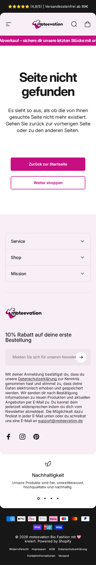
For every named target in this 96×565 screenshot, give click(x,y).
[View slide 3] (51, 498)
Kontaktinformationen (41, 556)
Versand (63, 556)
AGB (52, 549)
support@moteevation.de (60, 420)
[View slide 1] (38, 498)
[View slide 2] (45, 498)
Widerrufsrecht (19, 549)
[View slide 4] (57, 498)
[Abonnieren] (81, 357)
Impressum (39, 549)
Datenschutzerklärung (37, 378)
